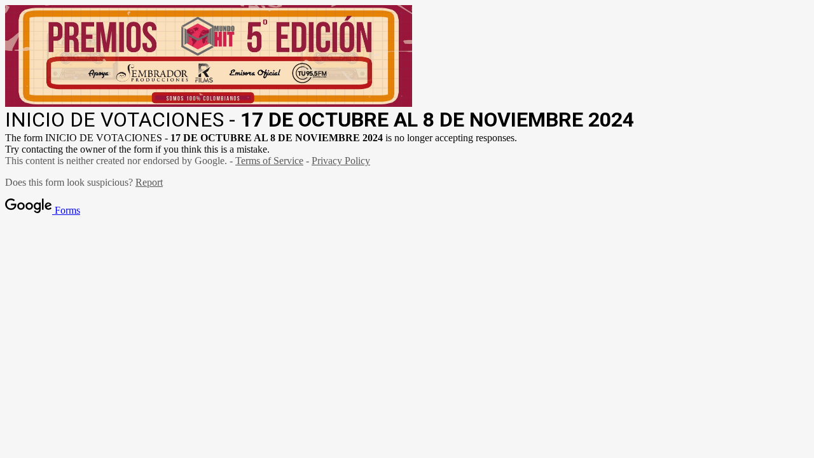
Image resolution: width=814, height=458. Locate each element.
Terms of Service (269, 160)
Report (149, 182)
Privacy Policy (341, 160)
